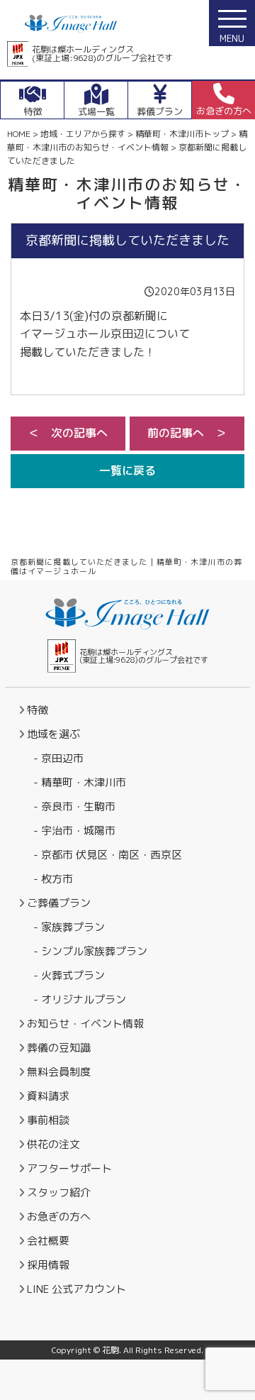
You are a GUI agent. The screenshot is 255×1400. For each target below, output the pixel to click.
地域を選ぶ (53, 734)
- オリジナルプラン (79, 999)
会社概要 (48, 1240)
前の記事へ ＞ (187, 433)
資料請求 (48, 1095)
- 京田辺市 (58, 758)
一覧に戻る (127, 470)
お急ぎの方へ (59, 1216)
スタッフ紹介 (59, 1192)
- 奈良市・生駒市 (74, 806)
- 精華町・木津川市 (79, 782)
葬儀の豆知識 (59, 1047)
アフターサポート (69, 1168)
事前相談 (48, 1120)
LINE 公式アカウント (76, 1289)
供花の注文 (53, 1144)
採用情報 (48, 1264)
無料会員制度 (59, 1071)
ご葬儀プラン (59, 902)
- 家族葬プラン (69, 927)
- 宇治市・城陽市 (74, 830)
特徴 (37, 709)
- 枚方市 (53, 878)
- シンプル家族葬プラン (90, 951)
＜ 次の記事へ (68, 433)
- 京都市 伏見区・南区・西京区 (107, 854)
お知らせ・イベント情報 (85, 1023)
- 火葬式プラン (69, 975)
